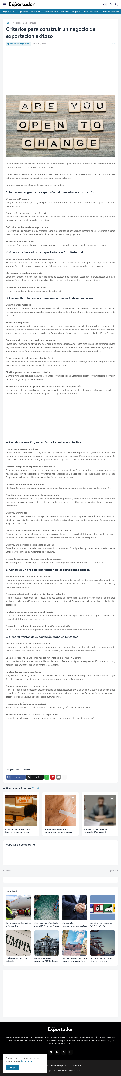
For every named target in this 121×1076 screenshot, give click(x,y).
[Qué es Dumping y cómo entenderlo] (18, 943)
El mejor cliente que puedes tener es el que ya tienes (18, 831)
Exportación (8, 11)
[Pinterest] (52, 777)
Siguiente (112, 870)
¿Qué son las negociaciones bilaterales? (74, 924)
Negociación (22, 11)
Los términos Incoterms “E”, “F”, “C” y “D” (101, 924)
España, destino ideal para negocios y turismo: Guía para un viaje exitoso (74, 960)
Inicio (8, 23)
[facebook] (57, 1052)
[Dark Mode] (104, 4)
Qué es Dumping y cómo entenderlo (17, 960)
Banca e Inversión (92, 11)
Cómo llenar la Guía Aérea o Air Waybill (18, 924)
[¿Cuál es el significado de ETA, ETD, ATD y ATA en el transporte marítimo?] (46, 907)
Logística (76, 11)
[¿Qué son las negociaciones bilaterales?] (74, 907)
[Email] (58, 777)
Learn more (26, 1061)
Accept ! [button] (12, 1067)
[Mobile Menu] (4, 4)
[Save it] (113, 43)
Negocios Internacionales (24, 23)
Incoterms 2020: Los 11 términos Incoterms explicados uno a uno (101, 960)
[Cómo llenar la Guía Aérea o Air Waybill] (18, 907)
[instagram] (70, 1052)
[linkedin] (50, 1052)
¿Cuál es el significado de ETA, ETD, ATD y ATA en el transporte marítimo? (46, 924)
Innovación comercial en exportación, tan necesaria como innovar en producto (60, 831)
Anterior (8, 870)
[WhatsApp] (46, 777)
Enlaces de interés (111, 11)
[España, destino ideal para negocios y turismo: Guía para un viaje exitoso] (74, 943)
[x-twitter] (63, 1052)
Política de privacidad (60, 1065)
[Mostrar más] (64, 777)
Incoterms (35, 11)
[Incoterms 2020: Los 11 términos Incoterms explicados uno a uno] (102, 943)
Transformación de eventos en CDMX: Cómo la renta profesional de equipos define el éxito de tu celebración (46, 960)
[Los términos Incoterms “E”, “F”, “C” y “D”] (102, 907)
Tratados (65, 11)
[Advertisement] (60, 70)
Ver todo (36, 788)
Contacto (77, 1065)
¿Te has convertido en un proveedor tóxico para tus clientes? (96, 831)
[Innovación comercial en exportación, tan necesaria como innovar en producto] (60, 810)
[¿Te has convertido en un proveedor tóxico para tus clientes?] (100, 810)
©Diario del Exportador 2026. (67, 1070)
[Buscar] (117, 4)
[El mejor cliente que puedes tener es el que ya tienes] (21, 810)
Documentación (51, 11)
